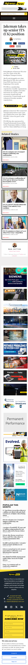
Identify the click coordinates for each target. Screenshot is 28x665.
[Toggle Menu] (14, 18)
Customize (14, 657)
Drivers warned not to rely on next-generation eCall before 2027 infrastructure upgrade (14, 550)
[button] (8, 43)
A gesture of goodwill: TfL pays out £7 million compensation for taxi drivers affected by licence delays (14, 529)
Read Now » (6, 160)
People (16, 66)
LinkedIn (14, 256)
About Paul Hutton (14, 251)
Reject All (14, 661)
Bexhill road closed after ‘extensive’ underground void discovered (14, 544)
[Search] (25, 14)
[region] (14, 651)
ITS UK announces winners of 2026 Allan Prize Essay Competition (14, 232)
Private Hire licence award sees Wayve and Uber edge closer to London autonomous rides (13, 537)
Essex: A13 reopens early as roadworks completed (11, 565)
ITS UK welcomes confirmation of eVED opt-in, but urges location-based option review (14, 179)
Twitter (21, 254)
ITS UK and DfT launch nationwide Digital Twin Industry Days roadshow (14, 206)
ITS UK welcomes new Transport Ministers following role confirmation (14, 153)
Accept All (14, 653)
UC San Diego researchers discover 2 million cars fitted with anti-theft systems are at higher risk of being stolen (14, 512)
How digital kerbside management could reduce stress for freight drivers (14, 558)
